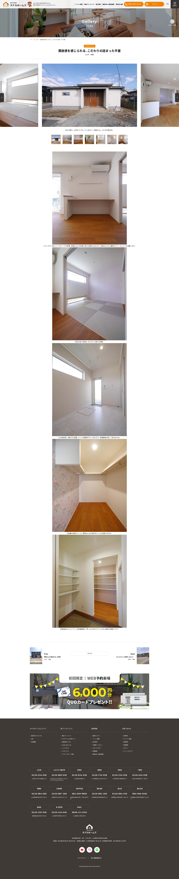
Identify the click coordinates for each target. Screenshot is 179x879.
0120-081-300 (99, 794)
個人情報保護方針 (96, 858)
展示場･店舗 (119, 4)
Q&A (32, 739)
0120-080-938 (59, 775)
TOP (31, 39)
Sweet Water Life (66, 745)
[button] (2, 97)
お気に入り (172, 21)
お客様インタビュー (98, 745)
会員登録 (126, 745)
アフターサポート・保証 (68, 754)
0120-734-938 (99, 775)
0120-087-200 (59, 794)
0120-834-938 (79, 775)
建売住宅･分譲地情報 (108, 4)
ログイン (126, 748)
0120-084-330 (119, 794)
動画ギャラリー (97, 736)
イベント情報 (78, 4)
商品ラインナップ (89, 4)
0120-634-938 (139, 775)
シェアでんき (65, 748)
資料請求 (126, 742)
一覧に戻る (89, 653)
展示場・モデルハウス (36, 736)
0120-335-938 (39, 812)
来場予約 (126, 736)
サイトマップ (81, 858)
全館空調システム (66, 742)
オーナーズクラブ (128, 751)
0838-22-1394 (79, 812)
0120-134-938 (59, 812)
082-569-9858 (79, 794)
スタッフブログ (97, 748)
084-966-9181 (139, 794)
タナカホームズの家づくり (68, 739)
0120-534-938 (39, 775)
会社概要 (33, 742)
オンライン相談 (127, 739)
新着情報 (95, 751)
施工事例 (98, 4)
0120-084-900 (39, 794)
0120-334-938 (119, 775)
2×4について (65, 751)
